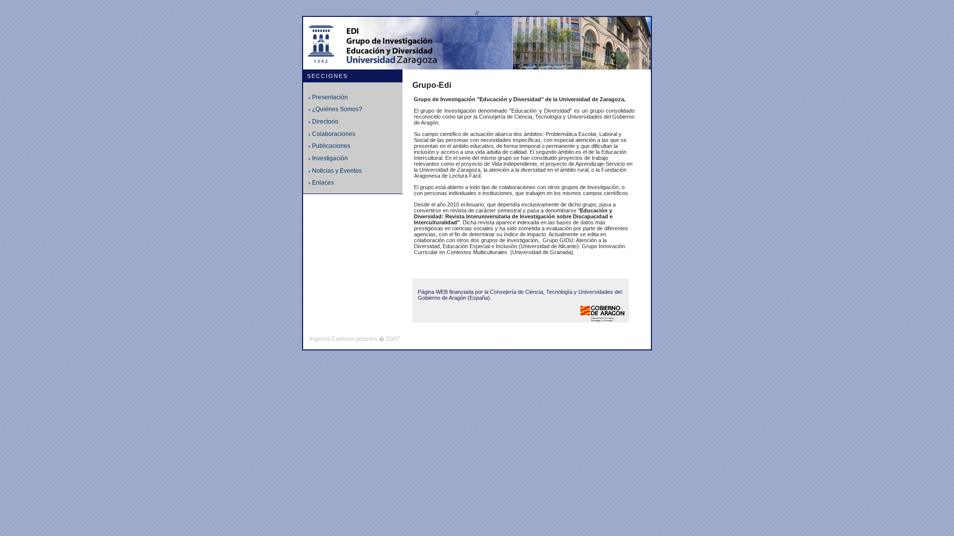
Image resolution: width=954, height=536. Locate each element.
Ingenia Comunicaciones (343, 338)
